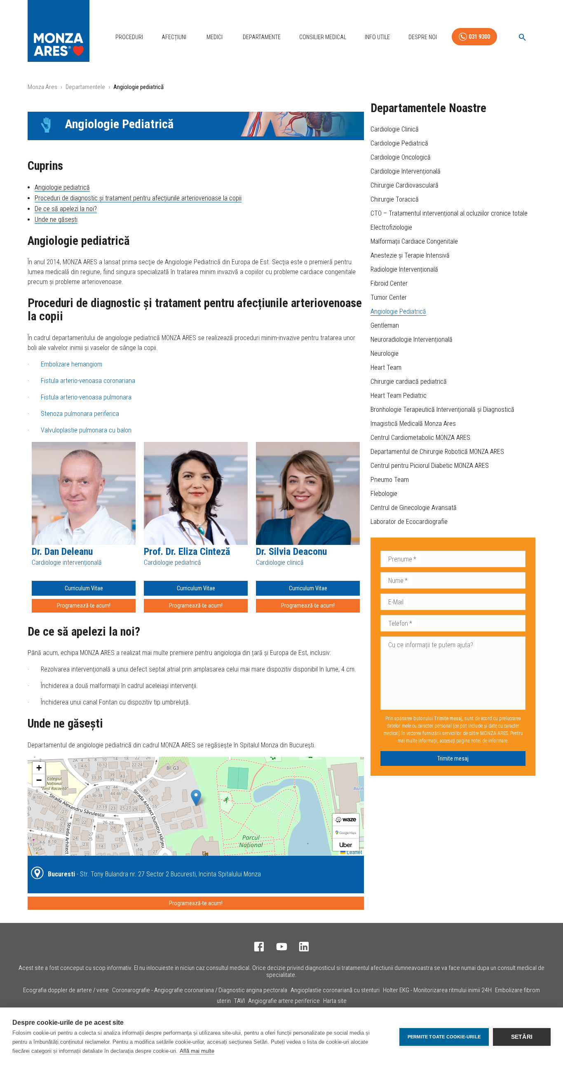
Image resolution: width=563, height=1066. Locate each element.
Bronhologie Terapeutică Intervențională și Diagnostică (442, 409)
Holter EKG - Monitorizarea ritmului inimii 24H (437, 990)
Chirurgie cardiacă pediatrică (409, 381)
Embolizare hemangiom (70, 364)
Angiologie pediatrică (62, 187)
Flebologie (384, 494)
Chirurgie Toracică (395, 199)
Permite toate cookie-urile (444, 1036)
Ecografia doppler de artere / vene (66, 990)
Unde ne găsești (56, 219)
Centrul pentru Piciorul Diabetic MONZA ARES (430, 466)
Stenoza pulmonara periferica (80, 414)
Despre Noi (422, 37)
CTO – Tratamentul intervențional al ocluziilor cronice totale (449, 213)
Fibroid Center (389, 283)
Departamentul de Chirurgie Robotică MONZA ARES (437, 452)
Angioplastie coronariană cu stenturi (335, 990)
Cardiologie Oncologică (401, 157)
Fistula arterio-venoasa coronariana (88, 381)
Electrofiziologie (391, 227)
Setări (522, 1037)
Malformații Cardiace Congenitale (414, 241)
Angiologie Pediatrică (398, 311)
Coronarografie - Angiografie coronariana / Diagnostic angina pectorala (199, 990)
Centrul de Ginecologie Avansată (414, 508)
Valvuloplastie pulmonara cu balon (86, 430)
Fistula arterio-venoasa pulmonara (86, 397)
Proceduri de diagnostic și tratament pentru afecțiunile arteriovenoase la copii (138, 198)
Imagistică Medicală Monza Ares (413, 423)
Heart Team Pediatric (399, 395)
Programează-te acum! (83, 605)
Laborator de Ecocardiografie (409, 522)
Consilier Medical (322, 37)
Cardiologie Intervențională (406, 171)
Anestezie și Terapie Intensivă (410, 255)
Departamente (262, 37)
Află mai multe (197, 1051)
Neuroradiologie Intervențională (412, 339)
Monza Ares (42, 87)
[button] (196, 797)
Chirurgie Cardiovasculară (405, 185)
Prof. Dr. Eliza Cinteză (187, 551)
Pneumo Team (390, 480)
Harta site (335, 1001)
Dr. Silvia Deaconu (291, 551)
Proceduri (129, 37)
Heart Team (386, 367)
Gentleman (385, 325)
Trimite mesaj (453, 758)
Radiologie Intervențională (404, 269)
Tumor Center (389, 297)
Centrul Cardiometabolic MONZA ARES (420, 437)
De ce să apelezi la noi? (66, 209)
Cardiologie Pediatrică (399, 143)
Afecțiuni (174, 37)
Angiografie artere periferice (284, 1001)
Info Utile (377, 37)
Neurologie (385, 353)
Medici (214, 37)
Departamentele (85, 87)
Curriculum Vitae (84, 588)
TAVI (239, 1001)
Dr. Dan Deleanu (62, 551)
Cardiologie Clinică (395, 129)
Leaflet (353, 851)
